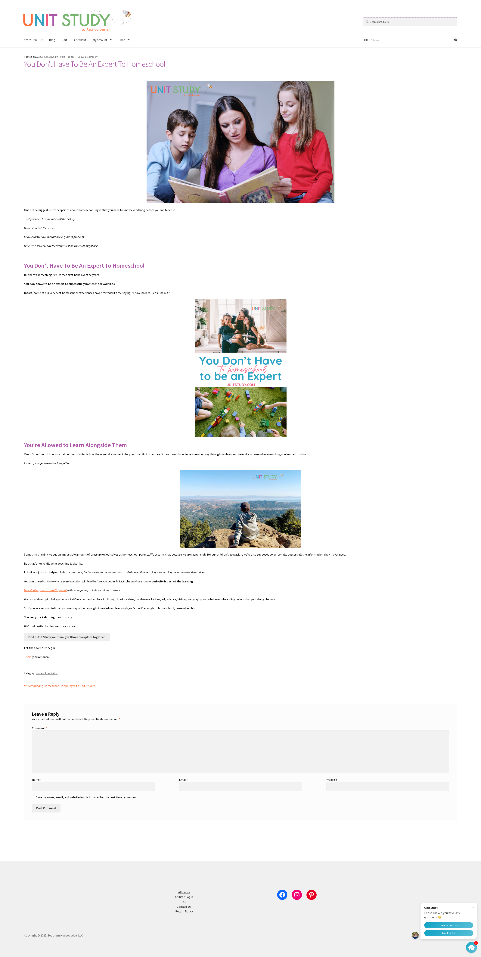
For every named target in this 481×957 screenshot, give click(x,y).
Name (37, 779)
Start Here (31, 40)
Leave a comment (88, 56)
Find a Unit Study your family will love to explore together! (67, 637)
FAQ (184, 902)
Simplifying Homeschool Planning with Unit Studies (61, 686)
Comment (39, 728)
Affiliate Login (184, 897)
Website (331, 779)
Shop (122, 40)
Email (183, 779)
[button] (471, 947)
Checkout (80, 40)
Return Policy (184, 911)
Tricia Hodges (66, 56)
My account (100, 40)
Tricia (27, 657)
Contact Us (184, 906)
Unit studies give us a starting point (45, 590)
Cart (64, 40)
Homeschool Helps (46, 673)
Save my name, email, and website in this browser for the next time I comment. (87, 797)
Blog (52, 40)
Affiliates (184, 892)
